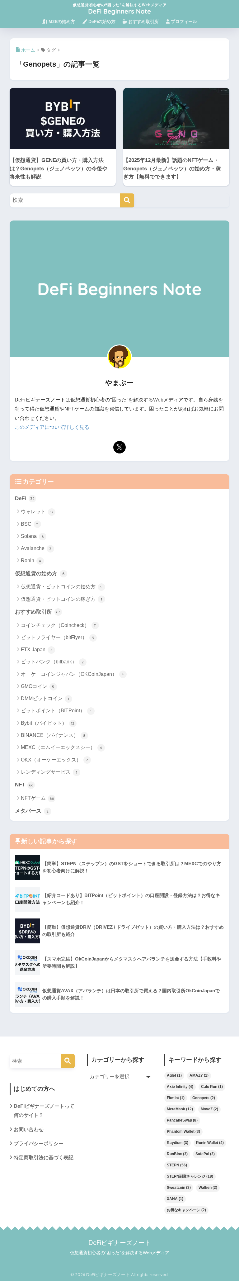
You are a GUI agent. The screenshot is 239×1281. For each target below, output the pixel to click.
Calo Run (212, 1086)
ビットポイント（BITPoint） (56, 710)
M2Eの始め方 (61, 21)
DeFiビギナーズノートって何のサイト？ (44, 1110)
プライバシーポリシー (38, 1143)
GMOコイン (37, 686)
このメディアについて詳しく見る (52, 427)
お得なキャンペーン (186, 1210)
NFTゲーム (37, 798)
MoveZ (209, 1109)
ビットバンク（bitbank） (52, 661)
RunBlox (177, 1154)
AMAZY (199, 1075)
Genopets (203, 1098)
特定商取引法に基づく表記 (43, 1157)
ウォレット (37, 511)
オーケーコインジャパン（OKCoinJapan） (72, 674)
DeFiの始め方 (101, 21)
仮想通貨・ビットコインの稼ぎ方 (61, 599)
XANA (175, 1199)
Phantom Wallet (183, 1131)
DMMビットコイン (45, 698)
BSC (30, 524)
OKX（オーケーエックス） (54, 759)
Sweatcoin (179, 1187)
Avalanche (36, 548)
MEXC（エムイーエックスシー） (61, 747)
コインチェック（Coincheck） (58, 625)
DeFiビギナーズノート (119, 1242)
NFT (24, 785)
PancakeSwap (182, 1120)
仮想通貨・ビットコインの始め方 (62, 586)
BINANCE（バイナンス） (53, 735)
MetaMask (180, 1109)
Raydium (177, 1143)
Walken (208, 1187)
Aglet (174, 1075)
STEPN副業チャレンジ (190, 1176)
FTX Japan (37, 649)
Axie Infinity (180, 1086)
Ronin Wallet (210, 1143)
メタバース (32, 811)
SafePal (205, 1154)
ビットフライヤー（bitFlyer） (57, 637)
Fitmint (176, 1098)
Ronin (31, 560)
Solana (32, 536)
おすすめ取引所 (143, 21)
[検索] (127, 200)
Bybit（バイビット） (48, 723)
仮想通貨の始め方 (40, 573)
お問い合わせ (29, 1129)
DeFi (25, 498)
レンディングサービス (49, 772)
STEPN (177, 1165)
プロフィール (183, 21)
